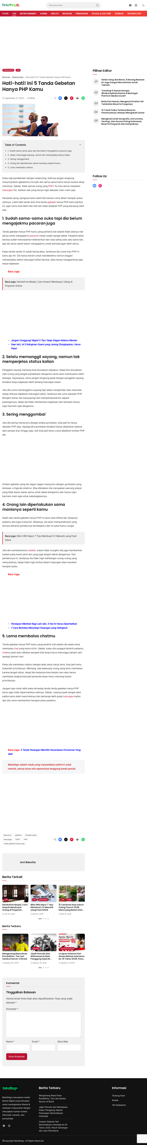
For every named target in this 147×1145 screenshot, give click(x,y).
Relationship (8, 70)
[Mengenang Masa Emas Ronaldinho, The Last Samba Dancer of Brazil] (15, 949)
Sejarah (36, 948)
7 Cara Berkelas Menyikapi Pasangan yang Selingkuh (39, 627)
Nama (10, 1041)
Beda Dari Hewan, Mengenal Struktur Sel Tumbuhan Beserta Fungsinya (122, 102)
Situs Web (62, 1041)
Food (5, 13)
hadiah (32, 550)
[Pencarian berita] (97, 5)
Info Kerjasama (119, 1105)
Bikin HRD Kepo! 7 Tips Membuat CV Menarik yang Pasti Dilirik (42, 907)
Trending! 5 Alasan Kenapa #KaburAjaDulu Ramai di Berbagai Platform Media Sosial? (119, 93)
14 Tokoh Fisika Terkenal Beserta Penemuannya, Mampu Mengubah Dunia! (122, 111)
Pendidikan (82, 13)
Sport (7, 948)
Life (14, 13)
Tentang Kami (118, 1095)
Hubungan (8, 839)
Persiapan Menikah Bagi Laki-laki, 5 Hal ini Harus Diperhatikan (44, 623)
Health (55, 13)
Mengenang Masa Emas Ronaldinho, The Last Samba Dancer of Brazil (14, 956)
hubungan (7, 190)
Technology (134, 13)
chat (16, 648)
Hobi (69, 900)
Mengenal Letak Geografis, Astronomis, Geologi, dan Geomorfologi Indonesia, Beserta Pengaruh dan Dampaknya (122, 121)
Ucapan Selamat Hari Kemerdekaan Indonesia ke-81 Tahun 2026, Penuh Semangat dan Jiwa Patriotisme (72, 959)
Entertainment (28, 13)
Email (35, 1041)
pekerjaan (43, 900)
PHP (25, 839)
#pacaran (7, 835)
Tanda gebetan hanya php (14, 844)
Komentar (12, 1009)
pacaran (34, 235)
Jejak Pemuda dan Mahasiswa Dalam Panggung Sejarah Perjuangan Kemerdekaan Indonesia (43, 959)
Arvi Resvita (28, 862)
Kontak (115, 1100)
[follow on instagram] (136, 5)
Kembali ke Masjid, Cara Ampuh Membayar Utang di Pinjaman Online (15, 908)
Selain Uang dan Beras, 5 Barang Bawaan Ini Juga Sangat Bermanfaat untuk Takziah (122, 82)
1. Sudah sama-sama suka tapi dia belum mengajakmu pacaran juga (40, 151)
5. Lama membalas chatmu (20, 167)
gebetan (51, 202)
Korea (43, 13)
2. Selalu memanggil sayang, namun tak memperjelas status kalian (39, 155)
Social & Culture (101, 13)
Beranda (6, 77)
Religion (67, 13)
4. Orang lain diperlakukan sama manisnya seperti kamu (34, 163)
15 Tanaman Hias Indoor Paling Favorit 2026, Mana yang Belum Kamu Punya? (71, 908)
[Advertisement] (73, 40)
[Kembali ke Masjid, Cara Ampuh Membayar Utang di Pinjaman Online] (15, 900)
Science (119, 13)
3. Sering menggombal (18, 159)
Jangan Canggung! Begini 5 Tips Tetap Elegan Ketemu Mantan (44, 340)
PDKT (51, 186)
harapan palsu (31, 835)
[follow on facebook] (130, 5)
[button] (143, 5)
